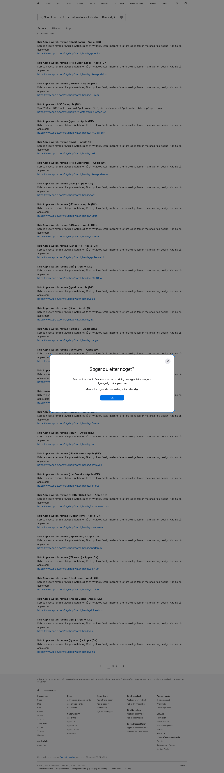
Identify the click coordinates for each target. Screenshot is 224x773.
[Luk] (167, 361)
